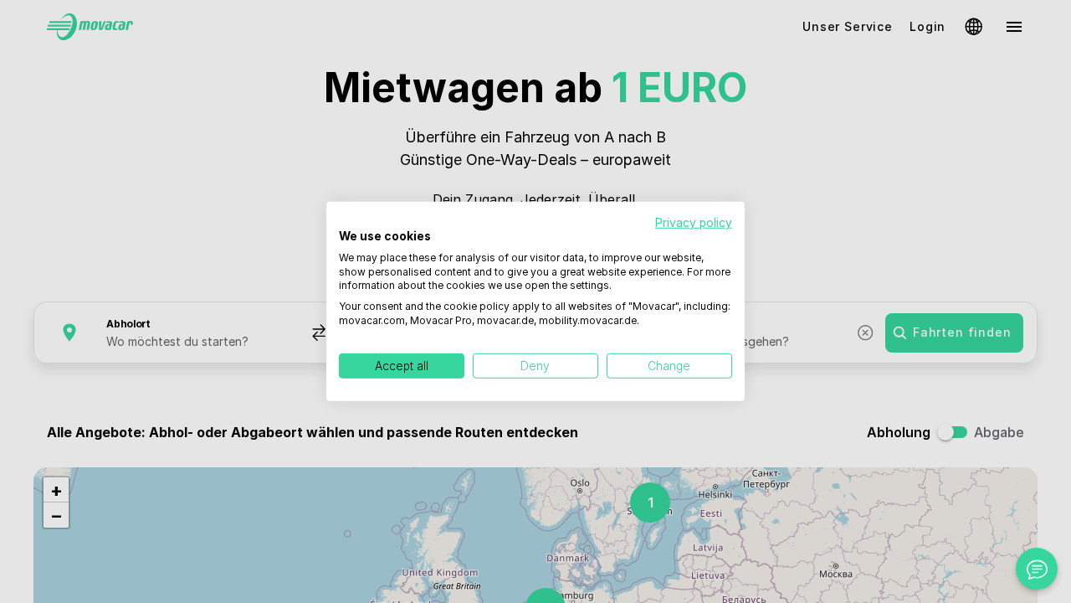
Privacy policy (693, 222)
